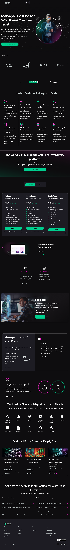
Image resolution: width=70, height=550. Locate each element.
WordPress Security (36, 467)
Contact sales (40, 316)
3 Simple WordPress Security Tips (43, 511)
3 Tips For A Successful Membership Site (45, 514)
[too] (33, 503)
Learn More (40, 254)
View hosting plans (10, 44)
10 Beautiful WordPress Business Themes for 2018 (13, 511)
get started (35, 169)
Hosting (33, 2)
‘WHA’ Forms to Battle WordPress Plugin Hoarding (13, 503)
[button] (67, 64)
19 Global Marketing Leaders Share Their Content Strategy (15, 514)
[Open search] (29, 2)
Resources (58, 2)
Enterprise (29, 467)
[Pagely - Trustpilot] (53, 82)
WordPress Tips (30, 469)
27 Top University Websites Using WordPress (46, 507)
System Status (9, 523)
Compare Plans (13, 231)
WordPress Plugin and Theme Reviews (11, 471)
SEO (51, 468)
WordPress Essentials (8, 469)
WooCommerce (7, 467)
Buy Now (13, 228)
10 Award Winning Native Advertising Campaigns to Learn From (16, 507)
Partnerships (44, 2)
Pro (40, 184)
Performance (30, 184)
